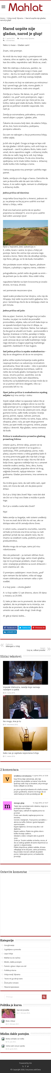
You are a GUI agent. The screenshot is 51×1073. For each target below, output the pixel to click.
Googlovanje (9, 945)
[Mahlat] (25, 6)
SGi (30, 1063)
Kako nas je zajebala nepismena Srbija (21, 753)
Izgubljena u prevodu (12, 949)
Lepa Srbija (8, 954)
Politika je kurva (10, 970)
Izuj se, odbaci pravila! (36, 649)
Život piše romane (11, 983)
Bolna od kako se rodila (15, 1039)
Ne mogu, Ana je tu (12, 721)
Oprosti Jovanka (23, 1010)
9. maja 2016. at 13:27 (40, 803)
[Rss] (23, 1066)
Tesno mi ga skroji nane (13, 979)
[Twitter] (28, 1066)
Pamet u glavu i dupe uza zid (15, 966)
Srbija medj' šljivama (15, 18)
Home (2, 18)
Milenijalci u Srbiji (13, 645)
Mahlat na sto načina (12, 958)
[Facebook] (25, 1066)
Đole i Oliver (10, 1021)
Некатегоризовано (11, 987)
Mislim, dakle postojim (13, 962)
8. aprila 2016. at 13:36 (40, 776)
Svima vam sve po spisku (15, 1046)
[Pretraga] (44, 997)
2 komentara (10, 40)
